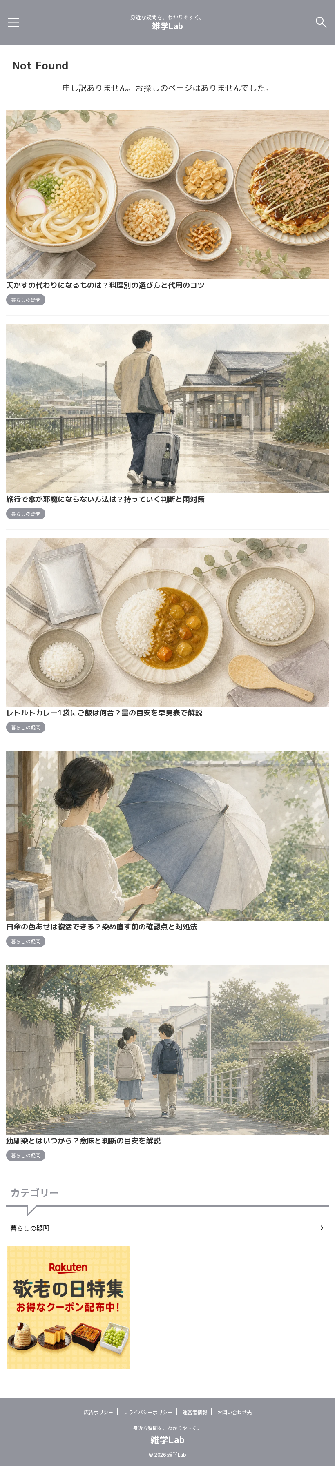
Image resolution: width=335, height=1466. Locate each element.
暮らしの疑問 (29, 1228)
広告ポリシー (98, 1411)
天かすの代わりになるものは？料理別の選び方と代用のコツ (105, 285)
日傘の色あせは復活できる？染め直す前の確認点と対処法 (101, 927)
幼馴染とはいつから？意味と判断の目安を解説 (83, 1141)
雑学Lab (167, 25)
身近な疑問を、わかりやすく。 (167, 1427)
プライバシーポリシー (147, 1411)
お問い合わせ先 (234, 1411)
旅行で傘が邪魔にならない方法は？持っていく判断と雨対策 (105, 499)
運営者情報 (195, 1411)
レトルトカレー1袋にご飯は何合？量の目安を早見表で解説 (104, 713)
